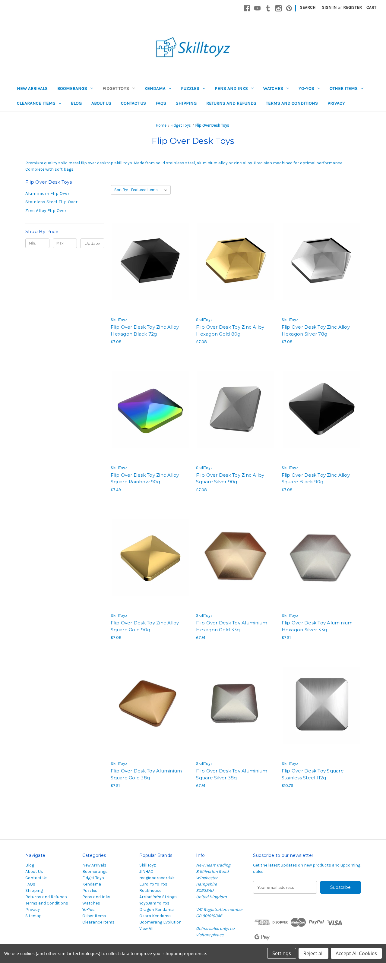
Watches (273, 88)
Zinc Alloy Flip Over (45, 210)
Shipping (186, 103)
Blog (76, 103)
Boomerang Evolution (160, 922)
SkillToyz (147, 865)
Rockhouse (150, 890)
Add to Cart (150, 272)
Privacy (336, 103)
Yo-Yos (306, 88)
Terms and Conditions (292, 103)
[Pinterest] (289, 8)
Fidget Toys (116, 88)
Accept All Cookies (356, 953)
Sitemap (33, 915)
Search (307, 7)
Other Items (344, 88)
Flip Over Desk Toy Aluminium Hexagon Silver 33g (317, 626)
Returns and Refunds (231, 103)
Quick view (149, 250)
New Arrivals (32, 88)
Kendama (155, 88)
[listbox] (150, 189)
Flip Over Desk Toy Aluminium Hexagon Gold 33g (231, 626)
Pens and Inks (231, 88)
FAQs (161, 103)
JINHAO (146, 871)
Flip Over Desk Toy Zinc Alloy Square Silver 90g (230, 478)
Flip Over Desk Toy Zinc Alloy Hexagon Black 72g (145, 330)
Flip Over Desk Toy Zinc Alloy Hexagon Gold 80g (230, 330)
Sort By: (121, 190)
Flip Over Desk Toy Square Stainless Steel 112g (313, 774)
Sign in (329, 7)
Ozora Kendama (155, 915)
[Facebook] (247, 8)
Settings (281, 953)
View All (146, 928)
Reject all (313, 953)
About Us (101, 103)
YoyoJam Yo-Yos (154, 903)
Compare (148, 261)
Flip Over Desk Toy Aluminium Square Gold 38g (146, 774)
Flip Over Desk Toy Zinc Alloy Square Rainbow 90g (145, 478)
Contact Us (133, 103)
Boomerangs (72, 88)
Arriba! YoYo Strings (158, 896)
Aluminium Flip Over (47, 193)
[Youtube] (257, 8)
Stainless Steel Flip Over (51, 201)
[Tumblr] (268, 8)
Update (92, 243)
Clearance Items (36, 103)
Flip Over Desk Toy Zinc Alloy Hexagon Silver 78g (316, 330)
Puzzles (190, 88)
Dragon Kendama (156, 909)
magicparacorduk (157, 877)
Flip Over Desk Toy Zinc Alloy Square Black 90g (316, 478)
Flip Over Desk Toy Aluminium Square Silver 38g (231, 774)
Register (352, 7)
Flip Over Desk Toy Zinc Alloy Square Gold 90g (145, 626)
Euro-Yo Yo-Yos (153, 884)
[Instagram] (278, 8)
